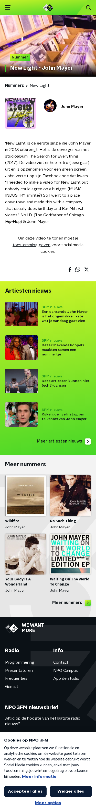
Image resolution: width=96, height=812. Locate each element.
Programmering (19, 662)
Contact (60, 662)
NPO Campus (65, 670)
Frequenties (16, 678)
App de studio (66, 678)
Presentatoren (19, 670)
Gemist (11, 687)
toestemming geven (31, 245)
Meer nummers (67, 603)
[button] (8, 8)
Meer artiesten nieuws (59, 441)
